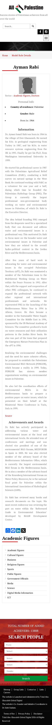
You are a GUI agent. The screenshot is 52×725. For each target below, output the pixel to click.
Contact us (31, 689)
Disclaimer (38, 713)
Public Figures (14, 573)
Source (8, 415)
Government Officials (17, 578)
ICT (9, 597)
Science (11, 588)
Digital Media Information (20, 592)
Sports (10, 569)
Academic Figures (21, 95)
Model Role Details (21, 55)
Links (41, 689)
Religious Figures (15, 564)
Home (5, 55)
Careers (7, 692)
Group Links (19, 689)
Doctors (35, 95)
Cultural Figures (15, 555)
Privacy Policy (24, 713)
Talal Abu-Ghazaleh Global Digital (16, 717)
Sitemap (7, 689)
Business (11, 559)
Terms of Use (9, 713)
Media (10, 583)
